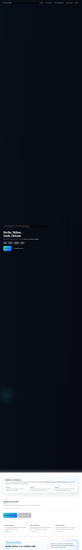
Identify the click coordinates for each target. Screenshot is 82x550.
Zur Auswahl (7, 248)
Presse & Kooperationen (59, 2)
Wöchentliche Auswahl (18, 248)
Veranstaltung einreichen (24, 515)
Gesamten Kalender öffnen (10, 515)
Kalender (41, 2)
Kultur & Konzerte (9, 525)
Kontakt (76, 2)
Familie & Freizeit (60, 525)
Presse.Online (26, 226)
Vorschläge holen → (60, 531)
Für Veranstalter (49, 2)
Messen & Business (34, 525)
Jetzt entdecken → (9, 531)
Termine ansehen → (34, 531)
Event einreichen (69, 2)
